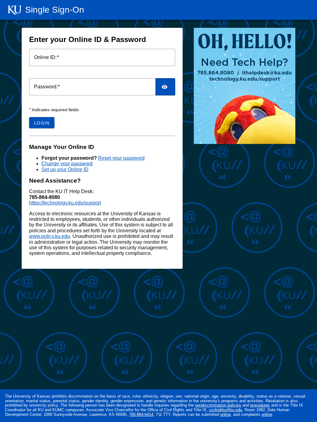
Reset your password (121, 158)
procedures (260, 405)
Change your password (67, 163)
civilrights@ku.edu (225, 409)
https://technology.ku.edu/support (65, 202)
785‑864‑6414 (141, 414)
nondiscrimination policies (218, 405)
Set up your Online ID (65, 169)
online (225, 414)
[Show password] (165, 86)
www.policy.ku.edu (49, 236)
